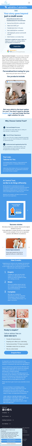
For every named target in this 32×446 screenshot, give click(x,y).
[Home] (6, 2)
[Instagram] (6, 410)
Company (4, 412)
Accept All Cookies (11, 439)
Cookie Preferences (11, 443)
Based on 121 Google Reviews (18, 51)
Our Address (5, 423)
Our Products (5, 416)
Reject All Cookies (11, 441)
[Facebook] (8, 410)
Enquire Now (17, 46)
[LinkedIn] (3, 410)
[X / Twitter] (11, 410)
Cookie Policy (11, 437)
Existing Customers (6, 420)
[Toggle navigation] (29, 2)
